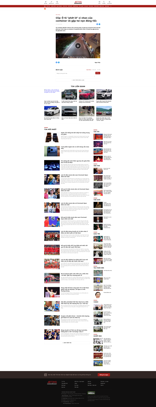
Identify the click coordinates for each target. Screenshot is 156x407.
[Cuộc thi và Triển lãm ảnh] (98, 363)
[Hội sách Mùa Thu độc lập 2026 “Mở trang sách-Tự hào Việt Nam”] (98, 151)
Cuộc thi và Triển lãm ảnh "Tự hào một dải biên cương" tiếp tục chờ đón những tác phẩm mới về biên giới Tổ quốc (108, 364)
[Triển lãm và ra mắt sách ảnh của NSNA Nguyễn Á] (98, 348)
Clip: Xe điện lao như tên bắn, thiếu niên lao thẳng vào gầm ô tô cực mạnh (52, 102)
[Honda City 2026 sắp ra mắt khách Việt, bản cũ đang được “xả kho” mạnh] (104, 111)
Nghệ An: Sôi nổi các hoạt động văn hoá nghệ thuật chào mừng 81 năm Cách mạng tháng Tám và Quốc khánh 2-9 (108, 159)
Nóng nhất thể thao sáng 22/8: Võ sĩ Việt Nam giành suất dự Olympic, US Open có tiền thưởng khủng (75, 289)
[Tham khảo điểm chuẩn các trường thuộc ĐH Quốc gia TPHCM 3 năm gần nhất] (98, 246)
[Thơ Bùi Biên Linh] (98, 294)
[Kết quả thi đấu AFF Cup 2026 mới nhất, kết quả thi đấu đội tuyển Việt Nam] (52, 249)
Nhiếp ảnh (98, 336)
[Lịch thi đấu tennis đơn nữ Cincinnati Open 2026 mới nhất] (52, 207)
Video (96, 302)
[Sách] (98, 287)
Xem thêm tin (67, 342)
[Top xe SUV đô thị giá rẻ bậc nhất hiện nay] (98, 329)
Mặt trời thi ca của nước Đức (107, 218)
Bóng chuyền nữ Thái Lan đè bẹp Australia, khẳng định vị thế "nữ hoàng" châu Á (74, 330)
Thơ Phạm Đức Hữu (108, 270)
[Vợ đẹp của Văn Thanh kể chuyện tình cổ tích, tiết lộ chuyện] (98, 253)
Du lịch (86, 6)
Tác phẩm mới (99, 268)
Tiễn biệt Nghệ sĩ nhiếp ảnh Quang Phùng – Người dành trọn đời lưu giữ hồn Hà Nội (107, 341)
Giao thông (58, 14)
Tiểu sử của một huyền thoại (107, 278)
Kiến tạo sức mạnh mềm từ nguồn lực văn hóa (108, 142)
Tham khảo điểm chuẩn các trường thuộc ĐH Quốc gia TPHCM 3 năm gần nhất (108, 246)
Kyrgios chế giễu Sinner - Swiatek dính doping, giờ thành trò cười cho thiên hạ (75, 316)
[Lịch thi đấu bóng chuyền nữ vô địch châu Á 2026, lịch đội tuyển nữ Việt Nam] (52, 235)
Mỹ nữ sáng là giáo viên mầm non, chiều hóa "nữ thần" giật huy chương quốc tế (74, 274)
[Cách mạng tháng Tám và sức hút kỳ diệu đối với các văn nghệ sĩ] (98, 185)
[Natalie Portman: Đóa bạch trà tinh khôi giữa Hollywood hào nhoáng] (98, 226)
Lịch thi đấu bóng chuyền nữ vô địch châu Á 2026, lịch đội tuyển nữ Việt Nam (74, 232)
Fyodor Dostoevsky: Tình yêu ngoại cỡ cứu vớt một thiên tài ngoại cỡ (107, 204)
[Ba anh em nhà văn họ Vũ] (98, 170)
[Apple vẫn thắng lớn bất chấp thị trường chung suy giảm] (52, 137)
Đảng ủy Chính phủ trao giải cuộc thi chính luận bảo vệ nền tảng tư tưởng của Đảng (108, 136)
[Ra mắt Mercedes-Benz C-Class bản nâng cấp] (52, 111)
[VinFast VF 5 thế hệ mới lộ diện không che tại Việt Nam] (86, 94)
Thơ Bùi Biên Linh (107, 292)
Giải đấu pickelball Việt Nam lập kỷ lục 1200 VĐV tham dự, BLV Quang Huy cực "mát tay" (74, 302)
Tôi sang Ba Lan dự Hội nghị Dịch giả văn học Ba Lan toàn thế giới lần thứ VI (108, 212)
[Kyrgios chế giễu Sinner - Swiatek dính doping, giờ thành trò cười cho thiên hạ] (52, 320)
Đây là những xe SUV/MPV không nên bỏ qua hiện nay (107, 321)
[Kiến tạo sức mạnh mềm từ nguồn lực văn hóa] (98, 144)
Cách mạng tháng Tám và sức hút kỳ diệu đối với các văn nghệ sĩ (107, 184)
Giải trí (97, 234)
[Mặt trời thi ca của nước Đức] (98, 219)
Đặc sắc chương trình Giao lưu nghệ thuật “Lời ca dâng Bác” (108, 260)
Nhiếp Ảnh (75, 6)
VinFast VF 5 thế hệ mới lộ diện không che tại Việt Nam (86, 102)
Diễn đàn (76, 387)
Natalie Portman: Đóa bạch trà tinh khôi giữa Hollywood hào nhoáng (107, 226)
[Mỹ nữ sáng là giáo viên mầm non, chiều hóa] (52, 278)
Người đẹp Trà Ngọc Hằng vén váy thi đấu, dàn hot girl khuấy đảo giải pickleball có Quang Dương (107, 239)
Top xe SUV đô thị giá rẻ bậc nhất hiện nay (107, 327)
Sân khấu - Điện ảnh (99, 6)
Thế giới (70, 6)
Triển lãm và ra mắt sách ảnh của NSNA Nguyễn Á (108, 347)
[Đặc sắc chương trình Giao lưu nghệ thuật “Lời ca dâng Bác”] (98, 260)
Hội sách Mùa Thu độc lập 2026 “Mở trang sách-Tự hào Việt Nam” (107, 150)
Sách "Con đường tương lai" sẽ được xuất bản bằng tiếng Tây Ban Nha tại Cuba (107, 287)
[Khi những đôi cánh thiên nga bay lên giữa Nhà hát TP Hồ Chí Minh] (52, 165)
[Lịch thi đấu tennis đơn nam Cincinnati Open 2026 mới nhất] (52, 179)
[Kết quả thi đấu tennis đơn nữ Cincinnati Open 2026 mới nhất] (52, 193)
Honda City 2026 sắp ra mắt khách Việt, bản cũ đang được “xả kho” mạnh (103, 119)
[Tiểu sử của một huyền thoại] (98, 280)
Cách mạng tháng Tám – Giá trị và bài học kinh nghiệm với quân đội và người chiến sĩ (108, 192)
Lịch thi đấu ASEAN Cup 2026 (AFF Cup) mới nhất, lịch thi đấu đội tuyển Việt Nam (74, 260)
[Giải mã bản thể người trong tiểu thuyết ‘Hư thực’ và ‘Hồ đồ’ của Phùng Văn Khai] (98, 178)
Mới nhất (94, 69)
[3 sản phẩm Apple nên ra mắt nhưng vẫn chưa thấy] (52, 151)
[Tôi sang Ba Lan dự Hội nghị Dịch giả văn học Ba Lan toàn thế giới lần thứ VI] (98, 212)
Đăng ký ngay (104, 375)
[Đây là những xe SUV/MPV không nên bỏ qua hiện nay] (98, 321)
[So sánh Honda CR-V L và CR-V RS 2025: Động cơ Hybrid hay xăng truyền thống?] (98, 314)
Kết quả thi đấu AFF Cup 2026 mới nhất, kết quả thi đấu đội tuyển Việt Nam (74, 246)
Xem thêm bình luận (78, 80)
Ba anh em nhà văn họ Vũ (107, 169)
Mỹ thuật (81, 6)
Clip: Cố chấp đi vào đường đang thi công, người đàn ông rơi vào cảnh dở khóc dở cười (86, 119)
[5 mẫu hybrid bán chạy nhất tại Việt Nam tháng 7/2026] (69, 94)
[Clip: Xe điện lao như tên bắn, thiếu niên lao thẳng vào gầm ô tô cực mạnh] (52, 91)
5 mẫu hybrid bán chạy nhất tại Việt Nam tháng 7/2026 (69, 102)
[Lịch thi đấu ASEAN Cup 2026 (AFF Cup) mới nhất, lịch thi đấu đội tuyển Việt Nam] (52, 263)
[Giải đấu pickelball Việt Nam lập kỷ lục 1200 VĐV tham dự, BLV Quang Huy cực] (52, 306)
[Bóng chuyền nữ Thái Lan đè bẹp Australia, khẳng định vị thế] (52, 334)
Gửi (98, 73)
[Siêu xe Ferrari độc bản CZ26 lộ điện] (69, 111)
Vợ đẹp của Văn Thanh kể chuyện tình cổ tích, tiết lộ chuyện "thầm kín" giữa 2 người (107, 253)
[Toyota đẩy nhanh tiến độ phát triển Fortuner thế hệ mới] (104, 94)
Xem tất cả (88, 69)
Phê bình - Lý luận (104, 381)
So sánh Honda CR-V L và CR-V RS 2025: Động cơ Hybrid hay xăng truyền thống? (108, 314)
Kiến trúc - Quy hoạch (56, 6)
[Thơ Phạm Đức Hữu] (98, 273)
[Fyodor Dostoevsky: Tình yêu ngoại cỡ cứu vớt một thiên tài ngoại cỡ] (98, 204)
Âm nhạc (91, 6)
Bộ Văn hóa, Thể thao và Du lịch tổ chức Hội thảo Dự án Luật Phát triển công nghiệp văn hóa (107, 356)
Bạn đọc (107, 6)
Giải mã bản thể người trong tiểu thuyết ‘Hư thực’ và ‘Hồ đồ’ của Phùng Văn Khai (108, 178)
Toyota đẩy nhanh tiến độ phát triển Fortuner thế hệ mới (103, 102)
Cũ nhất (98, 69)
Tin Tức (48, 6)
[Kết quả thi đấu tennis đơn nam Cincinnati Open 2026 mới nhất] (52, 221)
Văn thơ (65, 6)
